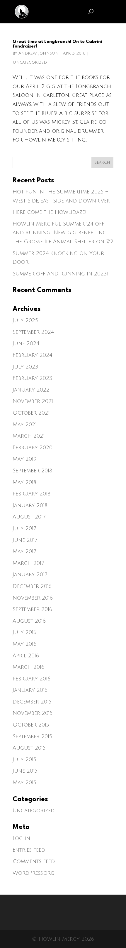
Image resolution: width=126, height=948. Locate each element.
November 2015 (33, 713)
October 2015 (31, 725)
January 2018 (30, 505)
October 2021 (31, 413)
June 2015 (25, 771)
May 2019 (24, 459)
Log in (21, 838)
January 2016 (30, 690)
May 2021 (25, 424)
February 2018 (31, 494)
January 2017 (30, 574)
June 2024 (26, 343)
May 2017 (24, 551)
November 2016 (33, 598)
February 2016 (31, 679)
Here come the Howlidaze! (49, 212)
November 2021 (33, 401)
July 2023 (25, 367)
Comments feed (34, 861)
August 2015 (29, 748)
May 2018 (24, 482)
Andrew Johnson (38, 53)
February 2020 (32, 448)
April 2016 (26, 656)
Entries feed (29, 850)
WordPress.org (34, 873)
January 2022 (31, 390)
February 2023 (32, 378)
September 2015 (32, 736)
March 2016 (28, 667)
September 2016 (32, 609)
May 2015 (24, 782)
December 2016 (32, 586)
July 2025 (25, 320)
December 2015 (32, 702)
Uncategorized (30, 62)
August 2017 (29, 517)
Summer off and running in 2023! (60, 274)
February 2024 (32, 355)
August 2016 (29, 621)
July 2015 (24, 759)
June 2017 (25, 540)
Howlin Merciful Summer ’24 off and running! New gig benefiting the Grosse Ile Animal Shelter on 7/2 (63, 233)
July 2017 (24, 528)
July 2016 (24, 632)
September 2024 (33, 332)
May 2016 (24, 644)
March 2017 (28, 563)
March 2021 (29, 436)
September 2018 (32, 471)
